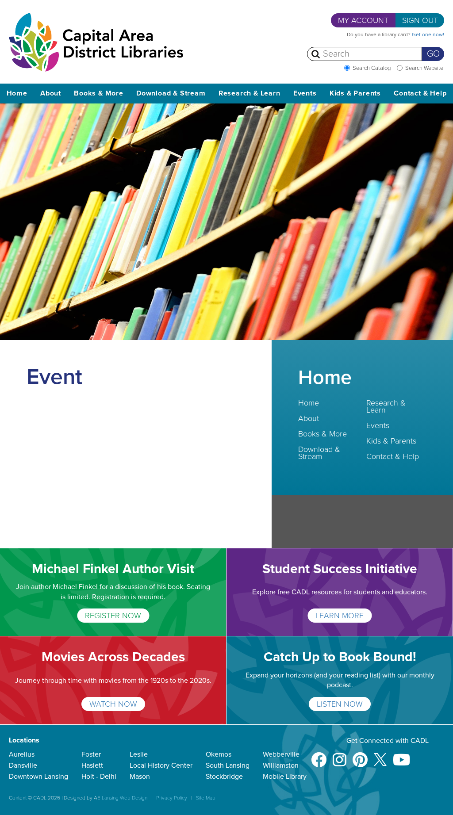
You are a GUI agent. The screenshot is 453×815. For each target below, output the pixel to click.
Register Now (113, 615)
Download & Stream (319, 453)
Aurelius (22, 754)
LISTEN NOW (340, 704)
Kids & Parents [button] (355, 93)
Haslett (92, 765)
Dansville (23, 765)
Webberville (281, 754)
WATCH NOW (113, 704)
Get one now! (428, 34)
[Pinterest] (360, 755)
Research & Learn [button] (249, 93)
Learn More (339, 615)
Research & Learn (386, 406)
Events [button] (305, 93)
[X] (380, 755)
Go (433, 54)
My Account (363, 20)
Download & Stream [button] (171, 93)
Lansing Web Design (124, 798)
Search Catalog (372, 68)
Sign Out (420, 20)
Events (377, 425)
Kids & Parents (391, 440)
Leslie (139, 754)
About (308, 418)
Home (17, 93)
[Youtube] (401, 755)
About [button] (50, 93)
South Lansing (228, 765)
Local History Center (161, 765)
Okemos (218, 754)
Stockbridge (224, 776)
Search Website (424, 68)
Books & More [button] (98, 93)
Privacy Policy (171, 798)
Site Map (205, 798)
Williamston (281, 765)
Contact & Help (392, 456)
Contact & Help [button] (420, 93)
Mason (140, 776)
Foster (91, 754)
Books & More (322, 433)
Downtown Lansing (38, 776)
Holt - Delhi (98, 776)
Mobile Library (285, 776)
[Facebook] (318, 755)
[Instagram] (339, 755)
